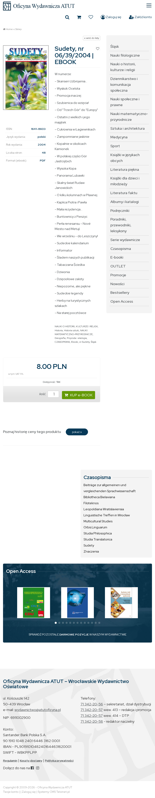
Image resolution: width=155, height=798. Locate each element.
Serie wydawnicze (125, 239)
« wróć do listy (91, 38)
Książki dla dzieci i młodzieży (124, 181)
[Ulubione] (91, 17)
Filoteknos (91, 503)
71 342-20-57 (92, 709)
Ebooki (74, 342)
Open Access (121, 301)
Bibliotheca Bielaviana (99, 497)
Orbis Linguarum (95, 527)
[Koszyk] (79, 17)
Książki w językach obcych (125, 157)
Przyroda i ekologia (77, 338)
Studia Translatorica (98, 539)
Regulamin (10, 760)
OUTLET (118, 266)
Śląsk (93, 342)
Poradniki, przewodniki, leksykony (120, 225)
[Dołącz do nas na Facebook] (32, 768)
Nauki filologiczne (125, 55)
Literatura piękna (124, 169)
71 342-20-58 (92, 721)
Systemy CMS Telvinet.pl (54, 792)
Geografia (60, 338)
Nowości (117, 284)
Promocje (118, 275)
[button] (56, 623)
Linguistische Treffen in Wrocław (107, 515)
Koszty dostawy (31, 760)
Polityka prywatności (59, 760)
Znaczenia (91, 551)
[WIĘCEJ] (34, 602)
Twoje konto (10, 792)
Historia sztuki (71, 330)
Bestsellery (119, 292)
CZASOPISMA (62, 342)
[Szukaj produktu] (67, 17)
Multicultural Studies (98, 521)
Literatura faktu (123, 192)
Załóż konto (143, 17)
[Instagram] (37, 768)
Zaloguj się (113, 17)
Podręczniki (119, 210)
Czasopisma (120, 248)
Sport (115, 146)
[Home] (77, 6)
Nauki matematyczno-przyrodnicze (129, 116)
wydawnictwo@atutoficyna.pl (38, 709)
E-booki (116, 257)
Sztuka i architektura (127, 128)
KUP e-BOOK (81, 395)
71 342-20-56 (92, 704)
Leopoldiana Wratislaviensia (104, 509)
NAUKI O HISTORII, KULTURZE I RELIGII (76, 326)
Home (9, 29)
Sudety (89, 545)
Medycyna (119, 137)
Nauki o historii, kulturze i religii (123, 67)
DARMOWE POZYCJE (74, 634)
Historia (59, 330)
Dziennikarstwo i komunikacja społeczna (124, 84)
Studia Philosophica (98, 533)
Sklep (18, 29)
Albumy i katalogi (124, 201)
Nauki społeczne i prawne (124, 102)
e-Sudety (84, 342)
